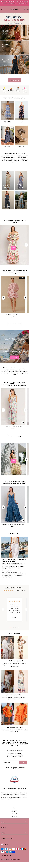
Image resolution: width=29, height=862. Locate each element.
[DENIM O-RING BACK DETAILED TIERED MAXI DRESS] (13, 503)
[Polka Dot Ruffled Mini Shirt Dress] (13, 293)
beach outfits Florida (6, 571)
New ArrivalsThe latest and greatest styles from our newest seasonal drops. (14, 270)
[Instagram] (5, 854)
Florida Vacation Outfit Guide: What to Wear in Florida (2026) (14, 559)
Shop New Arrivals (14, 78)
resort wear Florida (6, 574)
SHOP (13, 246)
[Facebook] (2, 854)
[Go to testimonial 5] (17, 625)
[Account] (24, 9)
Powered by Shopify (15, 858)
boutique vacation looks (16, 571)
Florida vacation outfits (13, 572)
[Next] (26, 3)
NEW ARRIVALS (7, 120)
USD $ (4, 843)
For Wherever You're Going (14, 434)
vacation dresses (20, 574)
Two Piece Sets (7, 145)
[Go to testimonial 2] (11, 625)
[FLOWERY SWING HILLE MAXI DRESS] (13, 405)
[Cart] (28, 9)
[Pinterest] (7, 854)
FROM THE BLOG (14, 532)
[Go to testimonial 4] (15, 625)
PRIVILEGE (14, 9)
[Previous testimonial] (3, 608)
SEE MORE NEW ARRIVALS (14, 322)
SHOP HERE (14, 356)
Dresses (21, 120)
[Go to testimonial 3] (13, 625)
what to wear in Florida (6, 575)
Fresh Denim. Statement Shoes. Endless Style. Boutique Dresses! (14, 481)
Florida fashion (5, 572)
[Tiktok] (10, 854)
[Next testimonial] (26, 608)
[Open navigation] (4, 9)
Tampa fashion (13, 574)
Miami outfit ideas (22, 572)
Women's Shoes (21, 145)
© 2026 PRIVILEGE (5, 858)
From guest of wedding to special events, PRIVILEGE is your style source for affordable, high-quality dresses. (14, 382)
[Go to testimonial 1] (10, 625)
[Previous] (3, 3)
